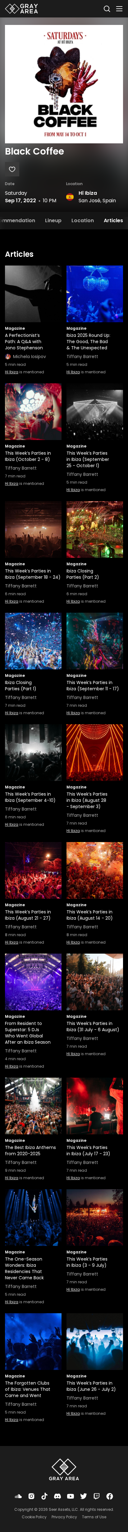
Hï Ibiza (88, 193)
